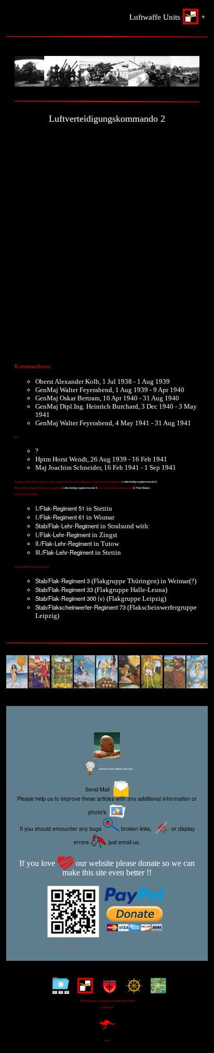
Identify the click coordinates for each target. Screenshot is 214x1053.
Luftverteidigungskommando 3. (80, 487)
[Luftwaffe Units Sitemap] (58, 989)
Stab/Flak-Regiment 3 (63, 580)
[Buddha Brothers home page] (132, 989)
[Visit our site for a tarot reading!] (107, 673)
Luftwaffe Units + (167, 17)
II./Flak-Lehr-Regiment (63, 543)
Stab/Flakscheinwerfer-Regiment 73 (81, 607)
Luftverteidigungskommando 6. (139, 481)
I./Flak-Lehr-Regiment (62, 534)
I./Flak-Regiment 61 (60, 517)
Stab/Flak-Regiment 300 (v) (70, 598)
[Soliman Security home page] (107, 989)
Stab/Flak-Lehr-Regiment (67, 526)
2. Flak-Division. (142, 487)
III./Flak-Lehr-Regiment (64, 552)
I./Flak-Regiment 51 (60, 508)
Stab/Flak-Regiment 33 (65, 589)
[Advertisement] (107, 240)
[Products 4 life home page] (156, 989)
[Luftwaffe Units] (83, 989)
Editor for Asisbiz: (115, 769)
